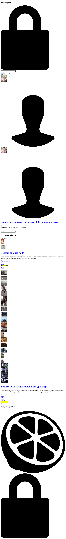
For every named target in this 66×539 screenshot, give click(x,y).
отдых (2, 403)
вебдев (2, 264)
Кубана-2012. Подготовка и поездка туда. (24, 386)
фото (2, 404)
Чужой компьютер (13, 73)
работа (2, 268)
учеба (2, 269)
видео (2, 396)
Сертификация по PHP (14, 252)
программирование (6, 267)
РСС (14, 406)
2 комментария (6, 261)
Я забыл (3, 73)
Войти (2, 74)
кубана (2, 399)
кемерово (3, 397)
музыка (3, 400)
